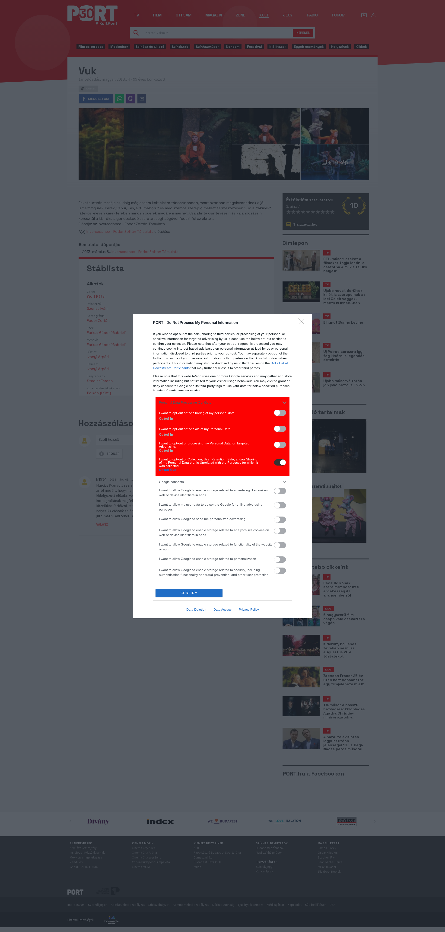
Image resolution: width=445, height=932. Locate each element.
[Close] (302, 323)
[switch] (280, 413)
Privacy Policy (249, 609)
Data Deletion (196, 609)
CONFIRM (189, 593)
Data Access (222, 609)
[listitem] (222, 402)
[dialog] (222, 466)
